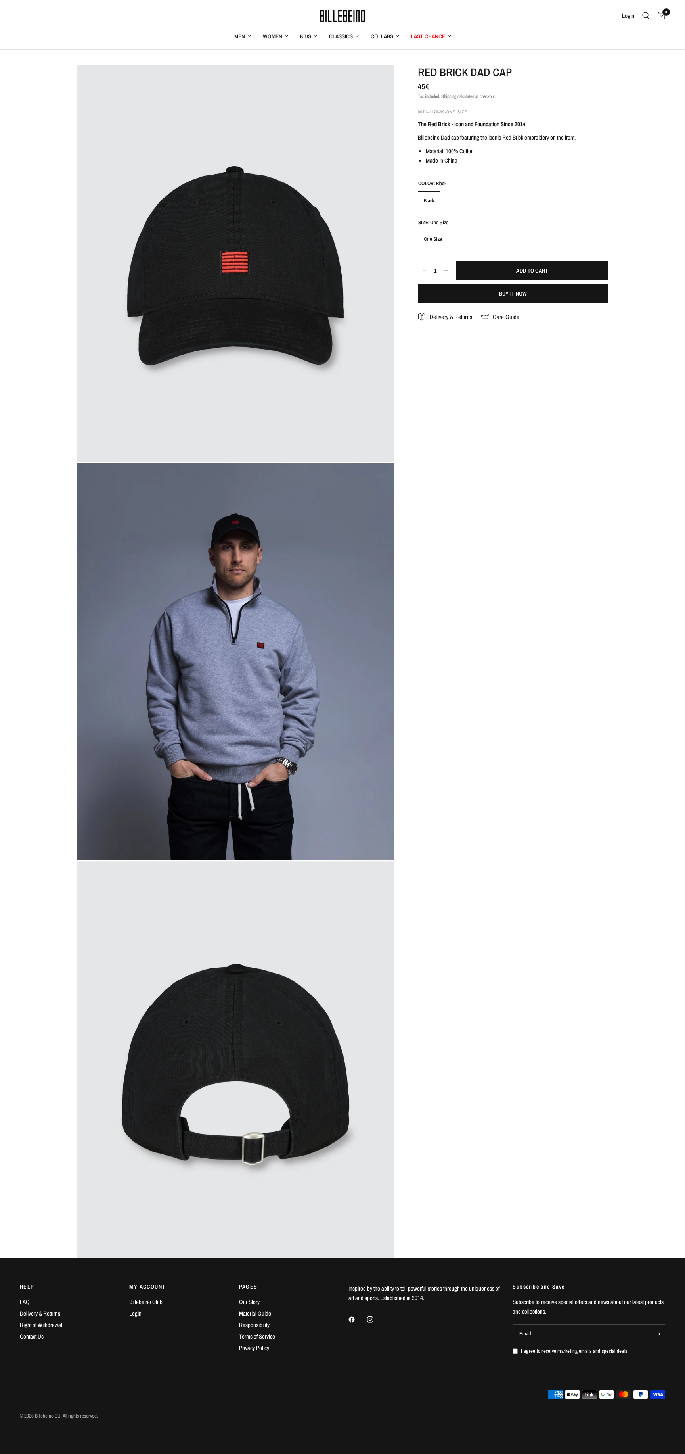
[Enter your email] (657, 1333)
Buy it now (513, 293)
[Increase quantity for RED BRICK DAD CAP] (446, 270)
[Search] (646, 16)
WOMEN (272, 36)
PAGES (248, 1286)
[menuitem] (242, 36)
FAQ (25, 1302)
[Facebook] (357, 1319)
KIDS (305, 36)
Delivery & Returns (40, 1313)
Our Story (249, 1302)
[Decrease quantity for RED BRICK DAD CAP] (424, 270)
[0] (659, 16)
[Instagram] (376, 1319)
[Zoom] (377, 82)
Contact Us (32, 1336)
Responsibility (254, 1325)
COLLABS (382, 36)
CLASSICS (341, 36)
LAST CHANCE (428, 36)
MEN (239, 36)
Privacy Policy (254, 1348)
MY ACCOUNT (147, 1286)
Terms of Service (257, 1336)
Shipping (448, 96)
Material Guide (255, 1313)
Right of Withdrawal (41, 1325)
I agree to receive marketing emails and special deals (574, 1351)
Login (135, 1313)
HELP (27, 1286)
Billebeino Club (146, 1302)
